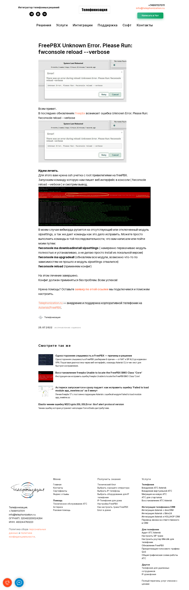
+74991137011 (156, 5)
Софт (127, 25)
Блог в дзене (104, 510)
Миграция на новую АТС (154, 494)
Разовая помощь (61, 510)
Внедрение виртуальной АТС (157, 491)
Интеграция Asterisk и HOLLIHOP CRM (161, 516)
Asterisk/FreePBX (49, 307)
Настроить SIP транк (152, 536)
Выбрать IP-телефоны (108, 491)
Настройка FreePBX (107, 503)
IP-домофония (149, 574)
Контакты (58, 487)
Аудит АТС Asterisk (151, 532)
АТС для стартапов (152, 497)
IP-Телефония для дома (109, 500)
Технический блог (106, 484)
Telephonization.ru (50, 303)
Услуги (62, 25)
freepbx (80, 113)
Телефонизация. (18, 507)
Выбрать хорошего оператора (113, 487)
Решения (43, 25)
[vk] (44, 15)
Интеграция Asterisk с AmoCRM (157, 510)
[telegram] (31, 15)
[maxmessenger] (38, 15)
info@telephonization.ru (150, 8)
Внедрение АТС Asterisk (154, 487)
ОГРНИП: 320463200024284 (26, 518)
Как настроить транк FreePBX (112, 507)
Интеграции (83, 25)
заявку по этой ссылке (92, 289)
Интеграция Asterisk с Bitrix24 (157, 513)
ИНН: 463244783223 (21, 522)
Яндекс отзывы (61, 494)
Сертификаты (60, 491)
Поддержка (108, 25)
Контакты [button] (145, 25)
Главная (57, 484)
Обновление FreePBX (153, 545)
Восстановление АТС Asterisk (157, 500)
